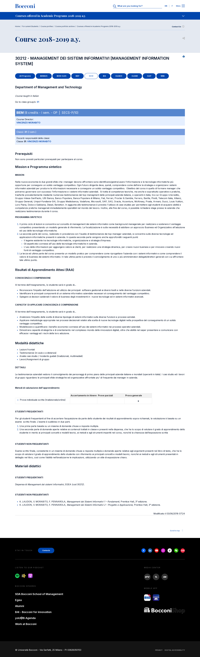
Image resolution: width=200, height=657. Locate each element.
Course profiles (47, 26)
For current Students (30, 26)
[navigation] (100, 16)
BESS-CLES (61, 76)
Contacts (46, 550)
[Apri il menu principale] (183, 6)
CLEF (149, 76)
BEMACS (43, 76)
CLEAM (135, 76)
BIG (104, 76)
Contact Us (176, 27)
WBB (162, 76)
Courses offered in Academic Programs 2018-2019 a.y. (99, 26)
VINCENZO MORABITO (28, 122)
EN (166, 6)
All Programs (25, 76)
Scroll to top (175, 531)
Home (17, 26)
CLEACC (118, 76)
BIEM (91, 76)
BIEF (77, 76)
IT (172, 6)
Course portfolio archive (65, 26)
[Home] (25, 6)
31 (38, 102)
